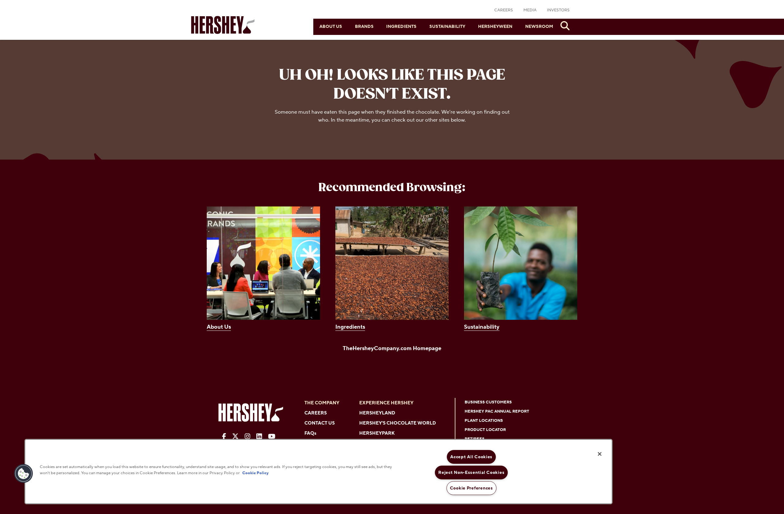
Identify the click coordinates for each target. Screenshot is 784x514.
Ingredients (401, 26)
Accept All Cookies (471, 457)
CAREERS (503, 10)
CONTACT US (319, 423)
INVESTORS (558, 10)
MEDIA (530, 10)
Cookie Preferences (471, 488)
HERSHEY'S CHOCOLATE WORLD (397, 423)
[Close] (599, 454)
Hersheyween (495, 26)
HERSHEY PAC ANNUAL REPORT (497, 411)
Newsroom (539, 26)
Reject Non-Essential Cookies (471, 472)
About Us (330, 26)
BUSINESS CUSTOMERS (488, 402)
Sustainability (447, 26)
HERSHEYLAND (377, 413)
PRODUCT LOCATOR (485, 429)
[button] (23, 473)
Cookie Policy (255, 472)
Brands (364, 26)
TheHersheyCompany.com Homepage (392, 348)
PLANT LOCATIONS (484, 420)
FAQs (310, 433)
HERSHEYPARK (377, 433)
